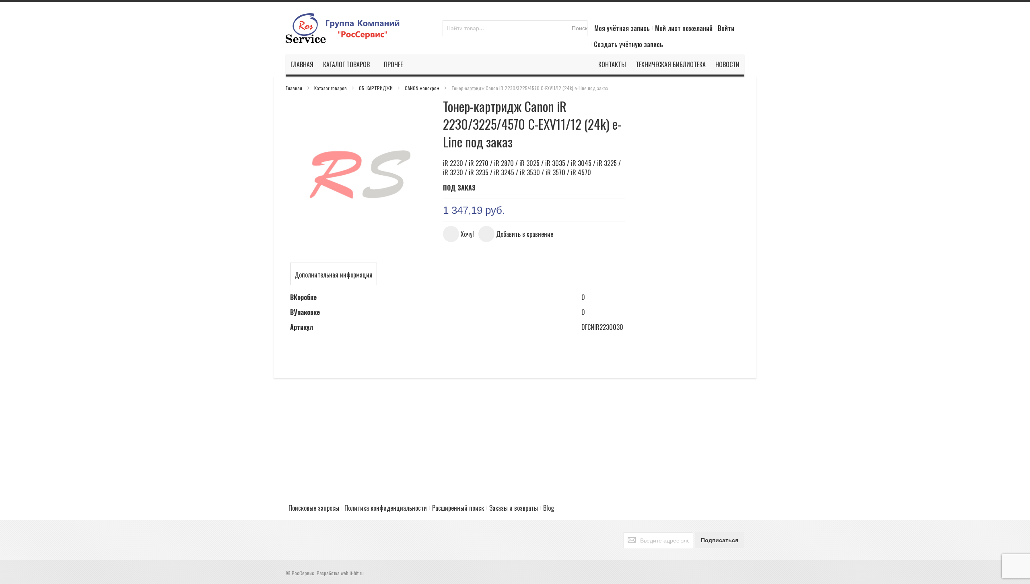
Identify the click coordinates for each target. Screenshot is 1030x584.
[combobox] (515, 28)
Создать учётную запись (628, 44)
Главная (294, 88)
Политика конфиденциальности (385, 508)
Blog (548, 508)
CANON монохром (423, 88)
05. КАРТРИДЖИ (376, 88)
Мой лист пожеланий (684, 28)
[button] (458, 234)
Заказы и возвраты (513, 508)
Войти (726, 28)
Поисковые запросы (313, 508)
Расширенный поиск (458, 508)
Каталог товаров (331, 88)
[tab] (333, 274)
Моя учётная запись (622, 28)
